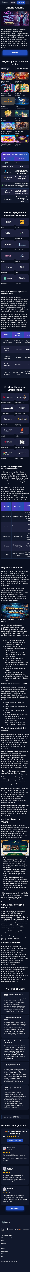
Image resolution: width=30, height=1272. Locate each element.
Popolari (3, 68)
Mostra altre (15, 1208)
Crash (17, 68)
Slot (24, 68)
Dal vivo (11, 68)
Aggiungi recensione (15, 1140)
